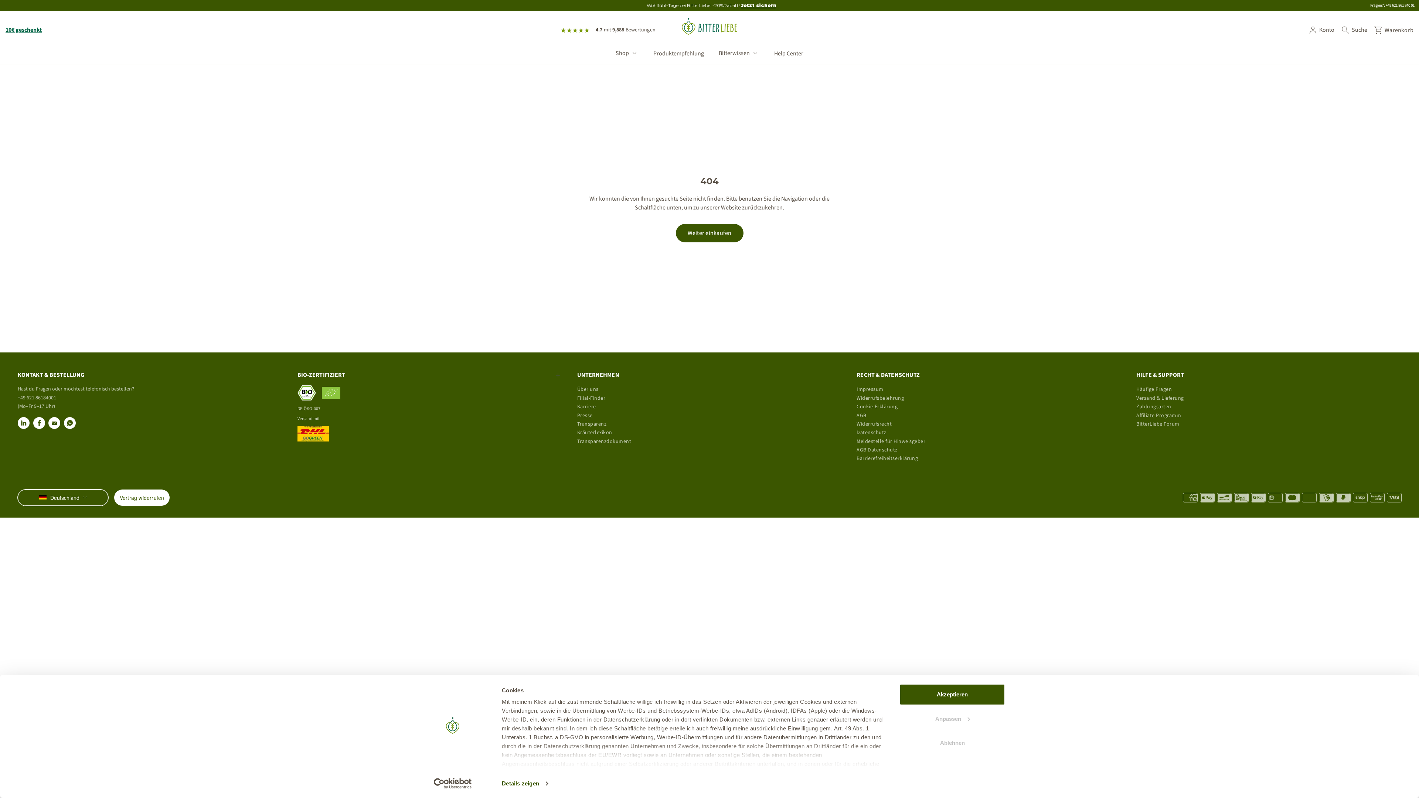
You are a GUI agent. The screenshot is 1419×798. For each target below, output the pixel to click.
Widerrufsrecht (874, 424)
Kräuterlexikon (594, 432)
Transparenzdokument (604, 441)
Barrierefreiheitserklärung (887, 458)
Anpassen (948, 719)
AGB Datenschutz (877, 450)
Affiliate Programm (1158, 415)
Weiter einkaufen (710, 233)
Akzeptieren (952, 694)
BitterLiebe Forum (1158, 424)
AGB (862, 415)
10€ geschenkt (24, 30)
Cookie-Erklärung (877, 406)
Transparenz (592, 424)
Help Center (788, 54)
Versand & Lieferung (1160, 398)
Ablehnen (952, 743)
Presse (585, 415)
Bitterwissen (734, 53)
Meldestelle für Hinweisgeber (891, 441)
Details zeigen (520, 783)
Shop (622, 53)
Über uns (588, 389)
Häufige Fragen (1154, 389)
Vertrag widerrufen (142, 497)
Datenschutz (872, 432)
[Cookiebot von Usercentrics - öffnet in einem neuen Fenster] (453, 783)
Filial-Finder (591, 398)
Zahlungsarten (1153, 406)
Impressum (870, 389)
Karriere (586, 406)
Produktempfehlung (678, 54)
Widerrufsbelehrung (880, 398)
